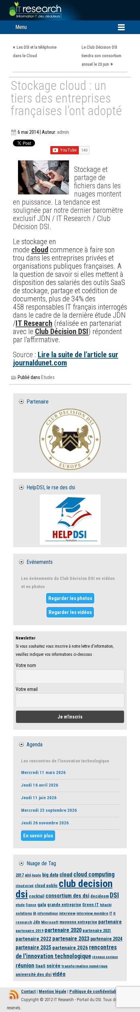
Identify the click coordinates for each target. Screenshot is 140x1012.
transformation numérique (85, 966)
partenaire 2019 (29, 930)
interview (67, 913)
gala (41, 904)
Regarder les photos (70, 598)
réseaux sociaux (105, 957)
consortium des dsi (67, 896)
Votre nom (26, 665)
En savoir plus (38, 836)
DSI (114, 895)
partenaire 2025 (33, 948)
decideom (99, 896)
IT (110, 913)
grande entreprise (64, 904)
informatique (47, 913)
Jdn (36, 921)
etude (20, 905)
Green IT (90, 904)
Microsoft (49, 922)
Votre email (27, 689)
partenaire (110, 922)
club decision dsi (64, 889)
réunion (25, 965)
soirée (53, 966)
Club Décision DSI (61, 331)
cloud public (46, 885)
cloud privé (25, 886)
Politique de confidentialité (94, 991)
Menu (21, 27)
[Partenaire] (70, 439)
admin (63, 132)
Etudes (48, 377)
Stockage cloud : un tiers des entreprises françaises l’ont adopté (66, 99)
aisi (28, 874)
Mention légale (52, 991)
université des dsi (34, 974)
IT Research (34, 323)
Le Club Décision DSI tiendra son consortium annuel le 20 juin (101, 56)
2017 (20, 874)
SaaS (40, 965)
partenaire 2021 (97, 930)
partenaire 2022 (33, 939)
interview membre (92, 913)
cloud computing (94, 874)
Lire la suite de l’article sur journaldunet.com (65, 358)
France (31, 905)
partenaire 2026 (70, 948)
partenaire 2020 (63, 930)
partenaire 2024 (106, 939)
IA (34, 913)
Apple (36, 875)
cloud (39, 249)
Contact (28, 991)
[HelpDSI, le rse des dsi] (70, 519)
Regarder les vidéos (70, 612)
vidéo (59, 974)
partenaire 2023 (70, 938)
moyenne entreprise (78, 921)
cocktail (37, 896)
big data (50, 874)
